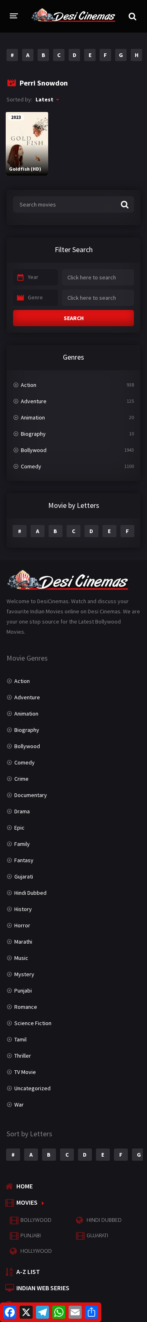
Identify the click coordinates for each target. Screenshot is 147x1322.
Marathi (23, 941)
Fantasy (23, 860)
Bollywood (34, 450)
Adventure (34, 401)
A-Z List (28, 1271)
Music (21, 958)
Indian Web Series (42, 1288)
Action (28, 385)
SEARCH (74, 318)
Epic (19, 827)
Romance (25, 1006)
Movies (27, 1202)
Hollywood (36, 1250)
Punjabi (23, 990)
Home (24, 1186)
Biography (33, 433)
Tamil (20, 1039)
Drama (22, 811)
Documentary (30, 795)
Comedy (31, 466)
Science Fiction (32, 1023)
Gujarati (23, 876)
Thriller (22, 1055)
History (23, 909)
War (19, 1104)
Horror (22, 925)
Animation (33, 417)
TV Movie (25, 1072)
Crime (21, 778)
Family (22, 844)
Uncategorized (32, 1088)
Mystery (24, 974)
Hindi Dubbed (30, 892)
